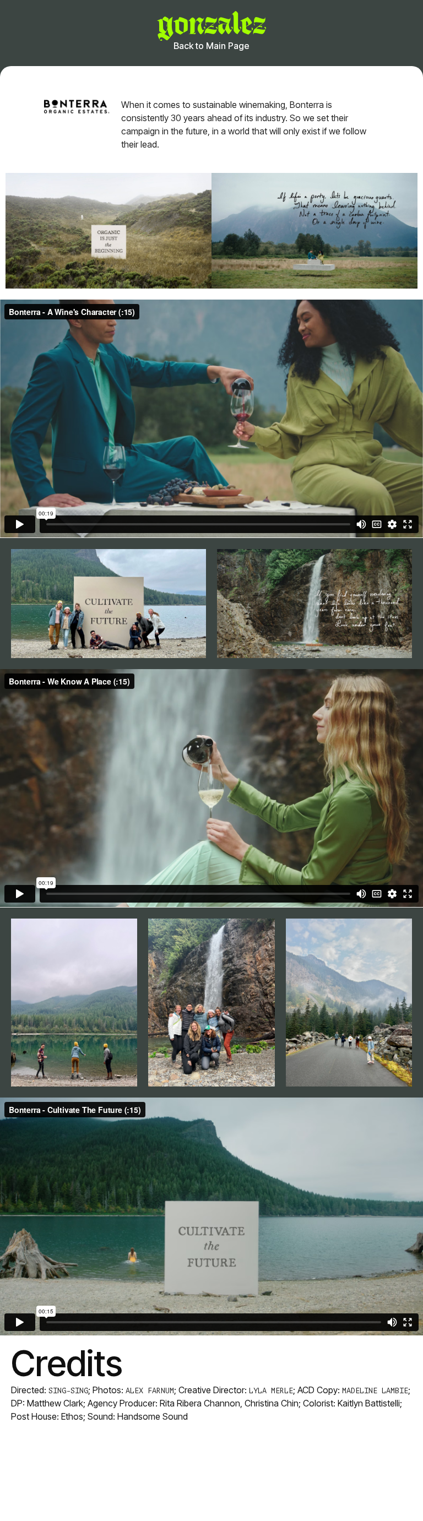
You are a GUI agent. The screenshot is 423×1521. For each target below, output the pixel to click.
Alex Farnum (150, 1391)
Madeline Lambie (375, 1391)
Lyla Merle (271, 1391)
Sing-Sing (68, 1391)
